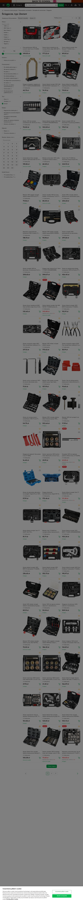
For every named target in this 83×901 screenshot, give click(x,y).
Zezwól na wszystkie (62, 895)
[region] (41, 893)
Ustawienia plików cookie (61, 891)
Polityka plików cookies (12, 899)
